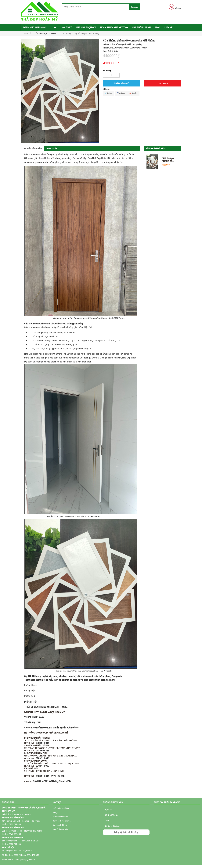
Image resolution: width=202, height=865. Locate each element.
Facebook (121, 93)
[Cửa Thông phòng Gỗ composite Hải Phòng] (152, 162)
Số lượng (107, 70)
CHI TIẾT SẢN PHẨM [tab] (32, 148)
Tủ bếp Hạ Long (32, 722)
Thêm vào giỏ (121, 83)
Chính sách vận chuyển (61, 821)
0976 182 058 (57, 776)
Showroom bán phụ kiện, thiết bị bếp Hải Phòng (51, 727)
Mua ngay (162, 83)
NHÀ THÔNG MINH (141, 27)
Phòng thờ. (30, 702)
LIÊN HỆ (168, 27)
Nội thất (67, 27)
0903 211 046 (42, 743)
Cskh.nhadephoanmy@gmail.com (52, 781)
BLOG (157, 27)
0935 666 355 (42, 750)
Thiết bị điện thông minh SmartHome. (45, 707)
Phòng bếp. (29, 690)
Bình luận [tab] (52, 148)
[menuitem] (67, 27)
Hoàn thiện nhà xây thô (114, 27)
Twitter (109, 93)
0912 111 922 (42, 766)
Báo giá (55, 812)
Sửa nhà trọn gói (86, 27)
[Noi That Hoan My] (39, 11)
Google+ (134, 93)
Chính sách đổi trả (60, 825)
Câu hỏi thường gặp (60, 829)
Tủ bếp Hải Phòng (34, 717)
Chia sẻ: (106, 89)
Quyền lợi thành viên (60, 817)
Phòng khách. (31, 685)
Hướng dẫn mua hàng (61, 808)
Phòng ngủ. (29, 696)
